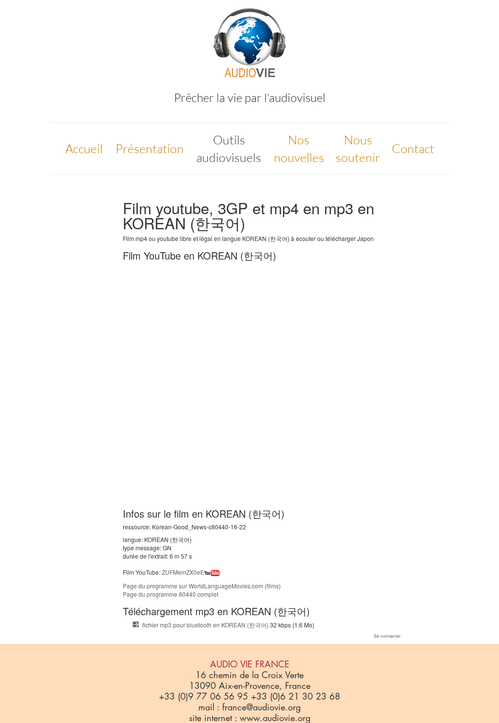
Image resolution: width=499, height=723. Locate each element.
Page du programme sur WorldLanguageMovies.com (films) (202, 586)
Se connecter (387, 636)
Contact (413, 148)
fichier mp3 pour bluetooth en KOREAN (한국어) (205, 625)
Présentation (149, 148)
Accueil (84, 148)
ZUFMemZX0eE (183, 572)
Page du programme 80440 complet (170, 594)
